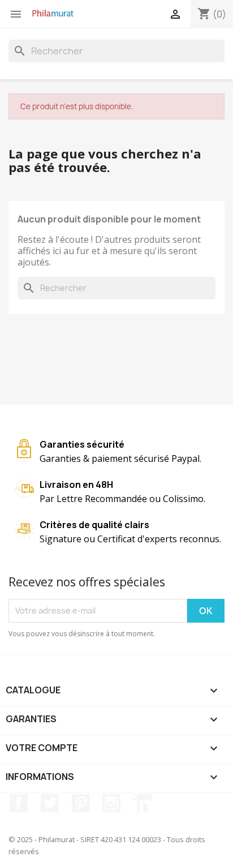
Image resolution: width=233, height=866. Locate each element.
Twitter (50, 803)
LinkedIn (142, 803)
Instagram (111, 803)
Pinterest (81, 803)
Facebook (19, 803)
